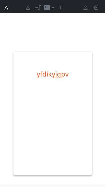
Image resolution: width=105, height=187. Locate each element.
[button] (49, 7)
